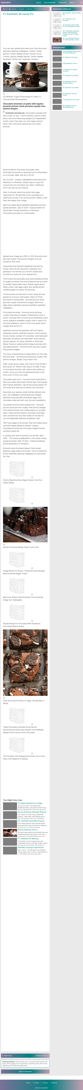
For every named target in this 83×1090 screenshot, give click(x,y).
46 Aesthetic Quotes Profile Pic (72, 13)
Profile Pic (63, 3)
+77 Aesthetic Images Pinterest (70, 70)
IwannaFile (6, 2)
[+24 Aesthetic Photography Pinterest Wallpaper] (58, 53)
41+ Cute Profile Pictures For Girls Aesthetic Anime (71, 39)
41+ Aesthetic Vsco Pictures (69, 19)
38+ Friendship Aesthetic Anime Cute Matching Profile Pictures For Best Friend (71, 33)
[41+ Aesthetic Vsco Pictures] (57, 20)
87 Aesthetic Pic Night (70, 57)
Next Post (8, 1056)
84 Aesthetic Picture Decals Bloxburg (69, 106)
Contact (36, 1083)
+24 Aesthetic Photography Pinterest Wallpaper (72, 52)
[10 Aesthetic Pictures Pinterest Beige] (58, 83)
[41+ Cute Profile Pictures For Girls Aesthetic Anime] (57, 39)
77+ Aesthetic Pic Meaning (28, 839)
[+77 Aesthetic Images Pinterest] (58, 71)
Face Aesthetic (50, 3)
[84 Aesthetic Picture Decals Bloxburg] (58, 107)
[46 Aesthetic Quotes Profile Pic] (57, 14)
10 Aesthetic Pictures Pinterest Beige (70, 82)
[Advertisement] (25, 31)
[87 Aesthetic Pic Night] (58, 59)
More (72, 3)
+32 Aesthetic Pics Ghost (71, 99)
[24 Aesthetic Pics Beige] (58, 77)
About (28, 1083)
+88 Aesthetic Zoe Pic (70, 63)
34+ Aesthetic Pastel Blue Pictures (31, 821)
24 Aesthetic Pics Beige (70, 75)
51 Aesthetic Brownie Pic (18, 13)
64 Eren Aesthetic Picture (27, 830)
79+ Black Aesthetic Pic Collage (30, 803)
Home (38, 3)
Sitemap (54, 1083)
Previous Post (41, 1056)
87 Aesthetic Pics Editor (70, 87)
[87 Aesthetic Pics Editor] (58, 89)
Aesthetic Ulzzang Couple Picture (31, 847)
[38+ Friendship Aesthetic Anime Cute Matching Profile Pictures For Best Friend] (57, 32)
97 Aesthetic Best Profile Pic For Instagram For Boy (71, 25)
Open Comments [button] (25, 1071)
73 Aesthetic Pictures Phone (70, 94)
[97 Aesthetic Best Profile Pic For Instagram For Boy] (57, 26)
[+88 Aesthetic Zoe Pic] (58, 65)
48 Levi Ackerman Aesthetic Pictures (32, 812)
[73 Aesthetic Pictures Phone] (58, 95)
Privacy (45, 1083)
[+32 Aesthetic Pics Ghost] (58, 101)
